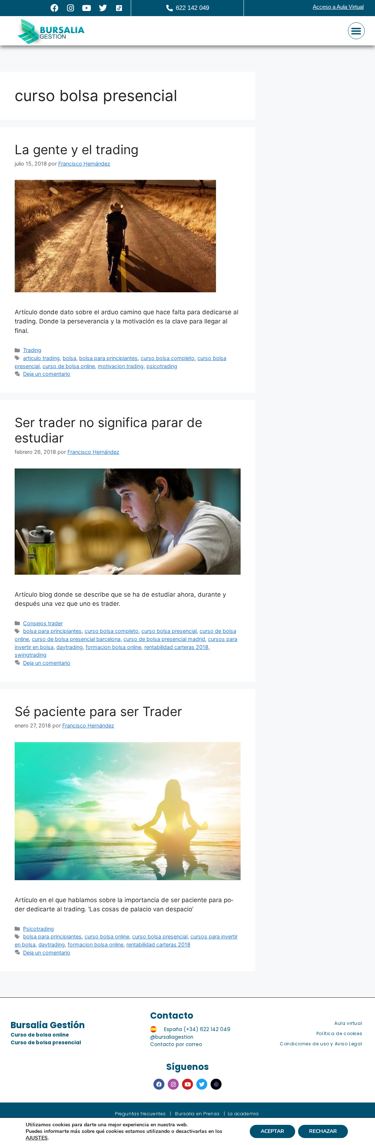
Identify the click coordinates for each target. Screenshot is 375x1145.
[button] (356, 30)
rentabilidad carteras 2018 (176, 647)
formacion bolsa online (113, 647)
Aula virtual (348, 1023)
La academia (243, 1114)
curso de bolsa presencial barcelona (76, 639)
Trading (32, 350)
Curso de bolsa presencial (46, 1042)
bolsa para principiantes (108, 358)
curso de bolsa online (68, 366)
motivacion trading (121, 366)
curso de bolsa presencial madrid (164, 639)
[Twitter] (103, 8)
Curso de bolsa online (40, 1034)
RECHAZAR (323, 1131)
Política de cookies (339, 1033)
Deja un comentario (46, 374)
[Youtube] (87, 8)
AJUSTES (37, 1138)
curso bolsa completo (167, 358)
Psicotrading (38, 929)
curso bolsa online (107, 936)
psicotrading (161, 366)
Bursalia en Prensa (197, 1114)
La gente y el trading (76, 149)
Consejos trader (43, 623)
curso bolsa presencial (169, 631)
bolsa (69, 358)
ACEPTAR (272, 1131)
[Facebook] (55, 8)
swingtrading (31, 655)
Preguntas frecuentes (140, 1114)
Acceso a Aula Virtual (338, 7)
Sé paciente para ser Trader (98, 711)
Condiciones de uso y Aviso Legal (321, 1044)
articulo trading (41, 358)
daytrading (69, 647)
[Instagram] (71, 8)
